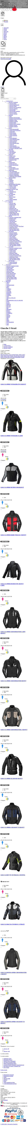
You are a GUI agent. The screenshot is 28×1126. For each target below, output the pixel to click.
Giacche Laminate (13, 108)
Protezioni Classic (13, 253)
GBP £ (5, 35)
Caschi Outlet (9, 271)
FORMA (8, 294)
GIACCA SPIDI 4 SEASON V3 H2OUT (12, 827)
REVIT (8, 310)
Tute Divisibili (12, 152)
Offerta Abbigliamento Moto (9, 1063)
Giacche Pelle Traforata (14, 111)
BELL (7, 287)
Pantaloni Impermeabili (14, 117)
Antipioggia (10, 170)
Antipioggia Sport (13, 227)
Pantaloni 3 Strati (13, 120)
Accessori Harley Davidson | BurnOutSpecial (13, 1065)
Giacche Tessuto (13, 112)
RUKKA (8, 312)
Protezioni (9, 154)
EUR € (5, 34)
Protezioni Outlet (10, 272)
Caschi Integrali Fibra (14, 143)
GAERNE (8, 295)
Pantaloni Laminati (13, 121)
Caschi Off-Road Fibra (14, 147)
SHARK (8, 315)
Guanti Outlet (9, 268)
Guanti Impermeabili (14, 129)
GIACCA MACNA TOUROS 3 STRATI (12, 924)
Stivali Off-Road (13, 263)
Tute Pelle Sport (12, 221)
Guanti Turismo (12, 235)
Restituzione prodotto (8, 1076)
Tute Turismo (12, 236)
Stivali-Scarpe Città (13, 209)
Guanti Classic (12, 250)
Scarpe (9, 166)
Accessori (11, 182)
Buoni (4, 1081)
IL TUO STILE (8, 200)
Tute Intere (11, 151)
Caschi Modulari (13, 138)
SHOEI (8, 317)
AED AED (6, 27)
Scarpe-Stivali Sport (13, 225)
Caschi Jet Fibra (12, 145)
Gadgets (11, 193)
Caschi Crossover (13, 140)
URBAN (9, 202)
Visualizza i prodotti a (6, 444)
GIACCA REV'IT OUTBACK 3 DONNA (13, 875)
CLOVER (8, 291)
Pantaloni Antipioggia (14, 175)
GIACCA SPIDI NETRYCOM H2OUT (12, 487)
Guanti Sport (12, 220)
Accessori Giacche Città (14, 211)
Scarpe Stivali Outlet (11, 273)
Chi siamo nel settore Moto (9, 1062)
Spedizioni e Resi (7, 1058)
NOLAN (8, 306)
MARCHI (6, 281)
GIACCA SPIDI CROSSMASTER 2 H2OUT (14, 729)
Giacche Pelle (12, 110)
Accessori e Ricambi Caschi (15, 148)
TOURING (10, 231)
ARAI (7, 286)
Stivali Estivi (12, 162)
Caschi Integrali (12, 142)
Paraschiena (12, 157)
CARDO (8, 290)
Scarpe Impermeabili (14, 168)
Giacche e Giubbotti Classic (15, 248)
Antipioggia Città (13, 212)
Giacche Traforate (13, 113)
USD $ (5, 39)
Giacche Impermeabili (14, 105)
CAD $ (5, 30)
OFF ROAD (10, 260)
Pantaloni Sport (12, 218)
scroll (2, 1101)
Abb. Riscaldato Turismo (15, 245)
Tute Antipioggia (13, 171)
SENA (7, 314)
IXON (7, 301)
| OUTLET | (7, 264)
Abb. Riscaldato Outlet (11, 278)
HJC (7, 299)
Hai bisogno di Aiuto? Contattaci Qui (11, 1066)
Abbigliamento (12, 191)
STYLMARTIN (10, 322)
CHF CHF (5, 31)
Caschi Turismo (12, 237)
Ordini (4, 1077)
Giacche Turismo (13, 232)
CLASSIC (9, 246)
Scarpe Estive (12, 167)
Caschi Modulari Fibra (14, 139)
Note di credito (6, 1078)
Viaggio (11, 198)
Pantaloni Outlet (10, 267)
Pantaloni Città (12, 204)
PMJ (7, 308)
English (6, 21)
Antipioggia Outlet (10, 276)
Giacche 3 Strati (12, 106)
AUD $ (5, 29)
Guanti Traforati (12, 134)
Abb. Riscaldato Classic (14, 259)
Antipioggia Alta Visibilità (15, 176)
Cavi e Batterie (12, 188)
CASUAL (9, 190)
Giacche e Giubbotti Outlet (12, 266)
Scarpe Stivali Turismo (14, 240)
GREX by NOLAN (10, 297)
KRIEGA (8, 304)
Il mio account (4, 1070)
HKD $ (5, 36)
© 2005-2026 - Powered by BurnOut (9, 1124)
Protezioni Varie (12, 159)
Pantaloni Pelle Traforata (14, 124)
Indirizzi (5, 1079)
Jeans (10, 116)
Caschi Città (12, 207)
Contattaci (5, 1100)
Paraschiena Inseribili (14, 158)
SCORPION (9, 313)
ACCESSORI (10, 194)
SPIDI (7, 320)
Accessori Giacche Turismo (15, 241)
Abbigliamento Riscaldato (13, 184)
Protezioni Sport (13, 223)
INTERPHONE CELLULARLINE (14, 300)
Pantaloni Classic (13, 249)
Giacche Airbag (12, 103)
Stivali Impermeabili (13, 165)
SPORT (9, 216)
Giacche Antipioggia (14, 174)
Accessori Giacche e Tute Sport (16, 226)
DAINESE (8, 292)
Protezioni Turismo (13, 239)
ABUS (7, 282)
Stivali (8, 161)
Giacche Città (12, 203)
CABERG (8, 289)
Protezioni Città (12, 208)
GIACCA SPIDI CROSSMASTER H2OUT (13, 681)
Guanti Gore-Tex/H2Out (14, 130)
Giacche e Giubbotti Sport (15, 217)
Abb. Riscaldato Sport (14, 230)
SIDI (7, 318)
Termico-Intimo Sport (14, 228)
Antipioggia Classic (13, 257)
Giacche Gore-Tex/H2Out (15, 107)
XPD (7, 324)
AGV (7, 283)
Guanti (9, 128)
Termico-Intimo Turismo (14, 244)
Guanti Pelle (12, 131)
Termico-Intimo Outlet (11, 277)
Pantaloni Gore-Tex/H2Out (15, 119)
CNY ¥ (5, 33)
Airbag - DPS (12, 156)
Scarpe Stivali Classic (14, 254)
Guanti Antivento (13, 135)
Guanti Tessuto (12, 133)
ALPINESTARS (10, 285)
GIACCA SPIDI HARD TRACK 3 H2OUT (13, 535)
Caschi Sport (12, 222)
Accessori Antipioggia (14, 172)
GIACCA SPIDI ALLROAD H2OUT (12, 778)
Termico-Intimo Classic (14, 258)
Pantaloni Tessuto (13, 125)
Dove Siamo (6, 1067)
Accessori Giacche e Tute (12, 189)
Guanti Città (12, 205)
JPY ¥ (4, 38)
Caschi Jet (11, 144)
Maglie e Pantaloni (13, 185)
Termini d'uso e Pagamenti (9, 1061)
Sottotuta (11, 181)
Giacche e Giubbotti (12, 102)
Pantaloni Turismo (13, 234)
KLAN (8, 303)
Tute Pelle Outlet (10, 269)
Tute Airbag (12, 153)
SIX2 (7, 319)
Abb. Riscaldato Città (14, 214)
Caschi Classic (12, 251)
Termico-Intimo (11, 177)
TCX (7, 323)
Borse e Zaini (12, 197)
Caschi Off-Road (13, 262)
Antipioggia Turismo (14, 243)
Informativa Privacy (7, 1059)
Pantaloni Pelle (12, 122)
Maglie (10, 179)
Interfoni (11, 195)
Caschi (9, 136)
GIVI (7, 296)
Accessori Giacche (10, 274)
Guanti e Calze (12, 186)
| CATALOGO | (8, 101)
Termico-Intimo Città (14, 213)
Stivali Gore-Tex (13, 163)
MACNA (8, 305)
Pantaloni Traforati (13, 126)
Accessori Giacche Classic (15, 255)
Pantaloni (9, 115)
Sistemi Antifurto (13, 199)
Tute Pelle (9, 149)
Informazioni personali (8, 1074)
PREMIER (8, 309)
